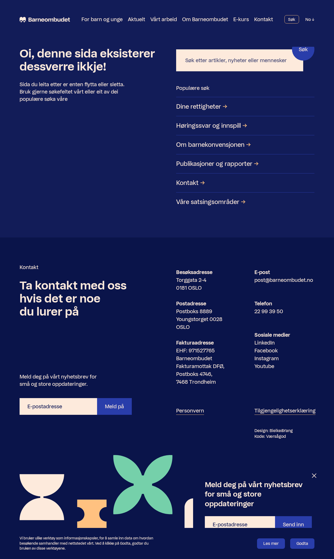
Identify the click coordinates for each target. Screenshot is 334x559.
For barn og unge (102, 19)
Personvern (190, 410)
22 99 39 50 (268, 311)
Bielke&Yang (281, 430)
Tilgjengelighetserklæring (284, 410)
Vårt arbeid (163, 19)
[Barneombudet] (45, 19)
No (308, 19)
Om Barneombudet (205, 19)
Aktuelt (136, 19)
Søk (291, 19)
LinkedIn (264, 343)
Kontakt (263, 19)
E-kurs (241, 19)
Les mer (271, 543)
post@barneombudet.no (283, 280)
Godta (302, 543)
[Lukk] (314, 475)
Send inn (293, 524)
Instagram (266, 358)
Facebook (266, 350)
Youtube (264, 366)
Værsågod (276, 436)
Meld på (114, 406)
